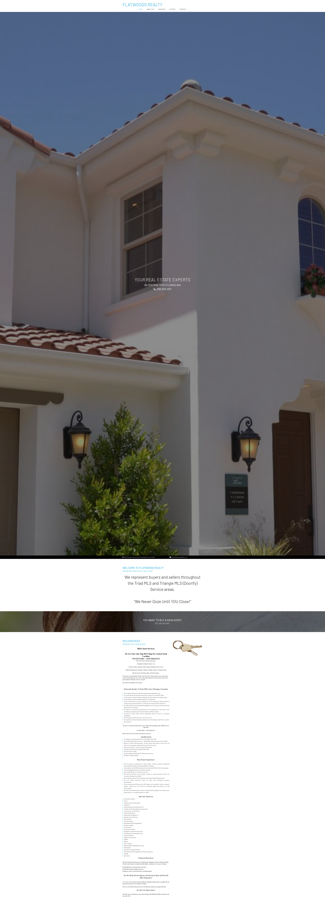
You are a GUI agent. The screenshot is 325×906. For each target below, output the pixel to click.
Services (162, 9)
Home (141, 9)
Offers (172, 9)
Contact (183, 9)
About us (150, 9)
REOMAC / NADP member (131, 755)
